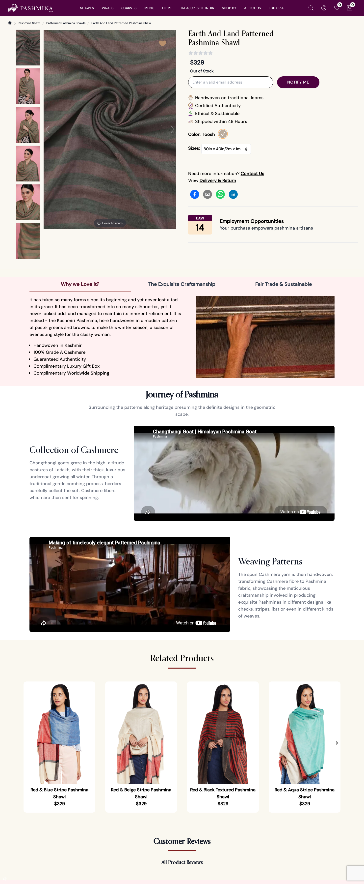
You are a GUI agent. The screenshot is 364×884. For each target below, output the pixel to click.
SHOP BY (229, 8)
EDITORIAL (277, 8)
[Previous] (48, 129)
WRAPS (107, 8)
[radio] (222, 133)
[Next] (172, 129)
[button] (336, 743)
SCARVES (128, 8)
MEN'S (149, 8)
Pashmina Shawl (29, 23)
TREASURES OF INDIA (197, 8)
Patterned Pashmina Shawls (65, 23)
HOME (167, 8)
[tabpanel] (182, 337)
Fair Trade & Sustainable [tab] (283, 284)
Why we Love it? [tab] (80, 284)
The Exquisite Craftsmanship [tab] (181, 284)
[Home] (10, 23)
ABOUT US (252, 8)
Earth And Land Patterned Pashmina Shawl (121, 23)
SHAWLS (87, 8)
